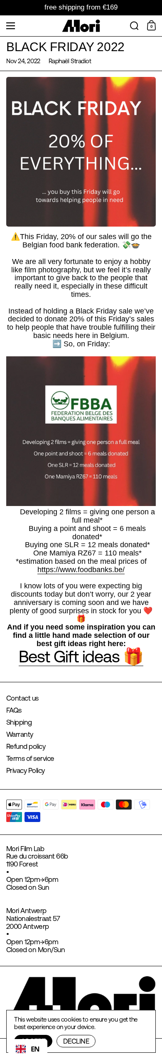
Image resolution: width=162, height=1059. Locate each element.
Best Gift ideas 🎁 (81, 656)
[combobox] (27, 1049)
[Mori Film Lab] (81, 26)
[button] (134, 26)
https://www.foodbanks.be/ (81, 569)
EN (35, 1049)
